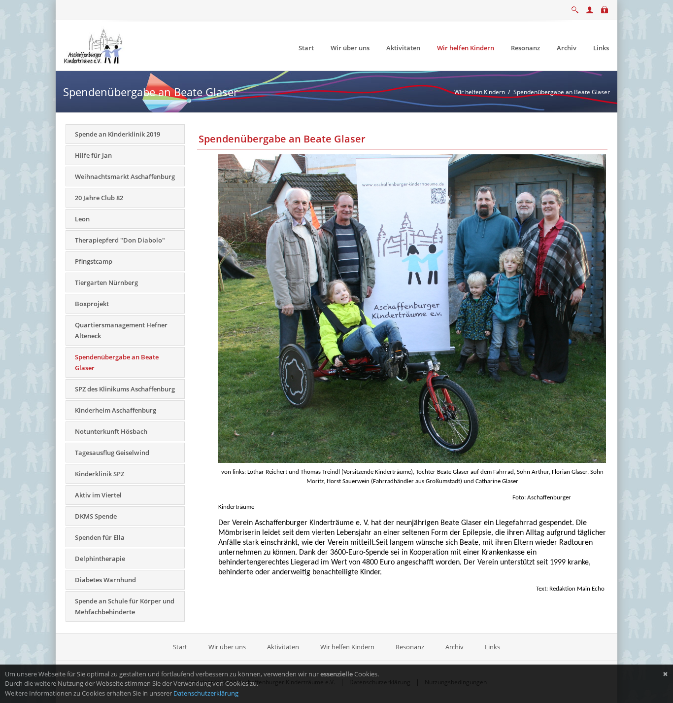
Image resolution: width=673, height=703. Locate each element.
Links (492, 646)
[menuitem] (306, 48)
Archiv (454, 646)
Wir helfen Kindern (347, 646)
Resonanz (410, 646)
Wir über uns (227, 646)
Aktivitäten (283, 646)
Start (181, 646)
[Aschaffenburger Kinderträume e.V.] (94, 44)
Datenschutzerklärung (205, 693)
